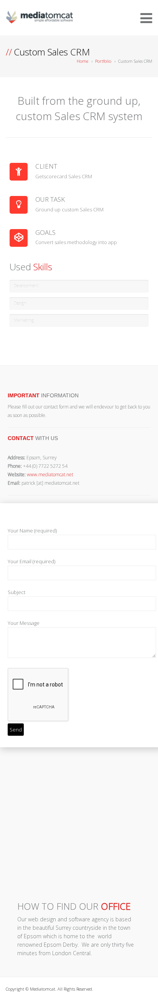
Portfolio (103, 61)
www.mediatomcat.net (50, 474)
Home (82, 61)
